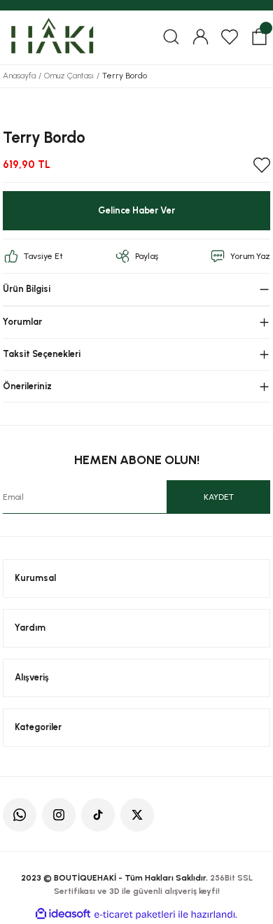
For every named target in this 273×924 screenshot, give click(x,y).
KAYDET (219, 497)
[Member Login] (200, 37)
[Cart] (259, 37)
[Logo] (51, 36)
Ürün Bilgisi (26, 289)
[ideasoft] (63, 914)
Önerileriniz (27, 386)
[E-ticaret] (135, 914)
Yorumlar (22, 321)
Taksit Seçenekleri (41, 354)
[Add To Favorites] (261, 165)
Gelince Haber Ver (136, 210)
